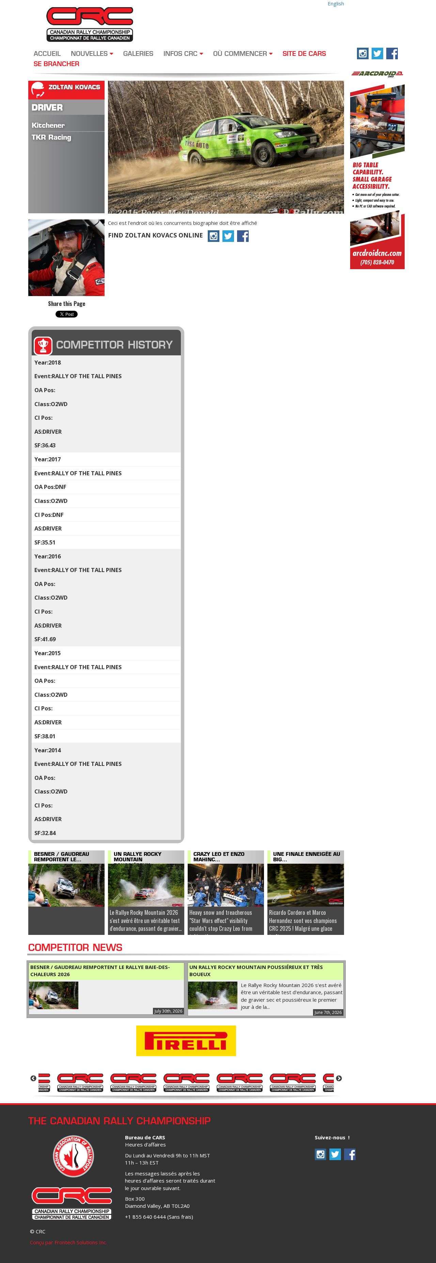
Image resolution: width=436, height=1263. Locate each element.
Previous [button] (33, 1078)
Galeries (138, 54)
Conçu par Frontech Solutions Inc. (68, 1242)
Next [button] (339, 1078)
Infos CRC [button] (182, 54)
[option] (80, 1082)
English (336, 3)
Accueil (47, 54)
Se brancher (56, 64)
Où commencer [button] (241, 54)
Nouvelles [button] (90, 54)
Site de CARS (304, 54)
